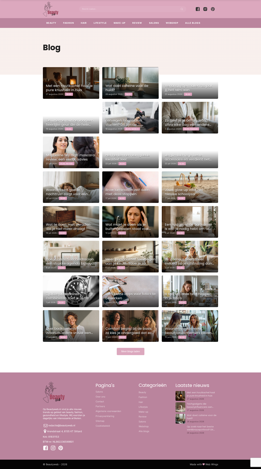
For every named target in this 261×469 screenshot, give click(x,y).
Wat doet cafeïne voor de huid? (201, 417)
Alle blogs (192, 23)
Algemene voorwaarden (108, 411)
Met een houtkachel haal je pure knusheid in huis (201, 394)
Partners (100, 406)
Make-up (120, 23)
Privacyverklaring (105, 416)
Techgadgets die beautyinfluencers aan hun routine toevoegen (200, 407)
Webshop (172, 23)
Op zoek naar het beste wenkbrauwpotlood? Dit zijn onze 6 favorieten (200, 429)
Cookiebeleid (103, 425)
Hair (84, 23)
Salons (154, 23)
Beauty (51, 23)
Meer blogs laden (130, 351)
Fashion (68, 23)
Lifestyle (100, 23)
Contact (100, 401)
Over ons (100, 396)
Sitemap (100, 421)
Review (137, 23)
